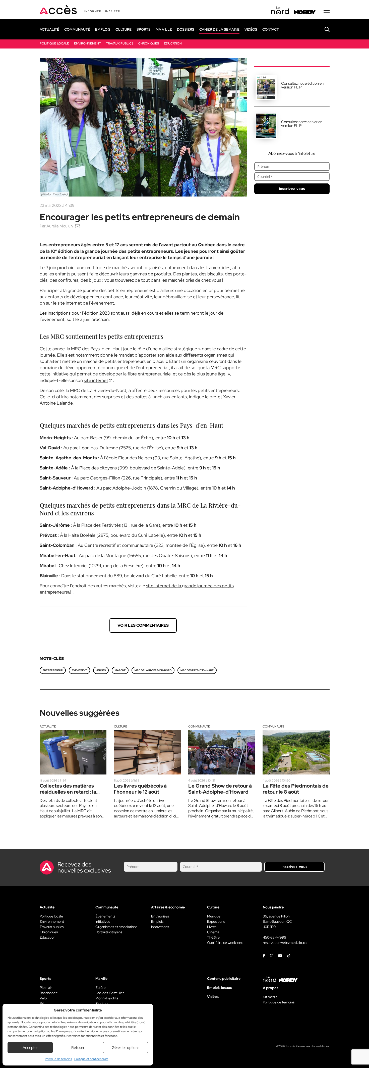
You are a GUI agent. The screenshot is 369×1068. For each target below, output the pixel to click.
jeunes (101, 670)
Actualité (48, 726)
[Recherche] (323, 29)
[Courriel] (77, 226)
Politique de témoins (58, 1059)
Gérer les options (125, 1047)
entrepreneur (53, 670)
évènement (79, 670)
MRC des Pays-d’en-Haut (197, 670)
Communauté (199, 726)
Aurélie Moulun (59, 226)
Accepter (30, 1047)
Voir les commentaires (143, 625)
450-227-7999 (274, 937)
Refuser (77, 1047)
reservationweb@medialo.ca (284, 942)
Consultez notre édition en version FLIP (302, 85)
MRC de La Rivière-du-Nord (153, 670)
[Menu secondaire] (327, 12)
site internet (96, 380)
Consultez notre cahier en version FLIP (301, 123)
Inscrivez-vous (292, 188)
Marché (120, 670)
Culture (120, 726)
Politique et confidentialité (91, 1059)
